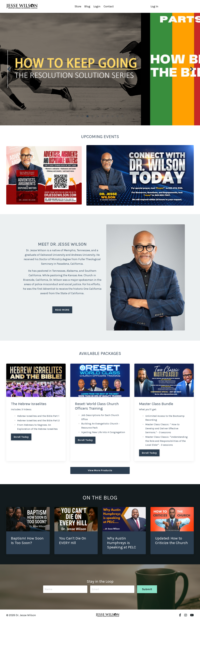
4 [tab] (92, 116)
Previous (8, 69)
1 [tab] (77, 116)
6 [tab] (102, 116)
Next (191, 69)
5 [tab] (97, 116)
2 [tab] (82, 116)
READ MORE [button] (62, 309)
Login (96, 6)
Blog (87, 6)
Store (78, 6)
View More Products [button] (100, 470)
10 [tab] (122, 116)
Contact (109, 6)
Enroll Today (21, 436)
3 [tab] (87, 116)
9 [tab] (117, 116)
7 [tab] (107, 116)
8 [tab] (112, 116)
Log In (154, 6)
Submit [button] (147, 589)
